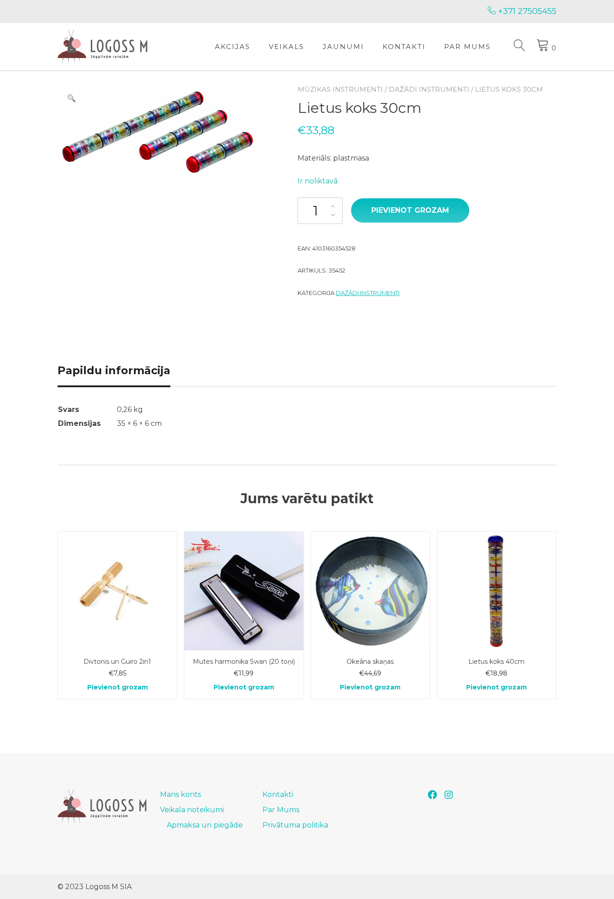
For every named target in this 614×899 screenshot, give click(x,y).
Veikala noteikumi (192, 809)
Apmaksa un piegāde (205, 825)
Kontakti (404, 46)
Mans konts (180, 794)
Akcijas (232, 46)
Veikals (286, 46)
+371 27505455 (526, 11)
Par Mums (467, 46)
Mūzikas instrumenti (340, 89)
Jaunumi (343, 46)
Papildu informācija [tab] (114, 370)
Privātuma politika (295, 825)
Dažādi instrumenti (429, 89)
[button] (71, 98)
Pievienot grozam (410, 210)
